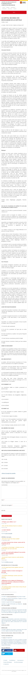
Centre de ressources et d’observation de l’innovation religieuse (8, 3)
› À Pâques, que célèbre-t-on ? (8, 521)
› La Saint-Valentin (5, 530)
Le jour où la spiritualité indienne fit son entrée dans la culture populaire (13, 553)
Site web (3, 510)
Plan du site (10, 8)
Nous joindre (13, 7)
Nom (2, 500)
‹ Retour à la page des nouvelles (8, 473)
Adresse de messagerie (7, 505)
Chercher (15, 8)
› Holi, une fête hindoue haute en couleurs (11, 525)
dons (4, 637)
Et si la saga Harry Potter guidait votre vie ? (12, 567)
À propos (7, 7)
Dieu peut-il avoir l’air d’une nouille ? (11, 538)
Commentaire (4, 485)
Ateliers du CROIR (5, 625)
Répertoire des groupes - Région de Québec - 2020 (12, 632)
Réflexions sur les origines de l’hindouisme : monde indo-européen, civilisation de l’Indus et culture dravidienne (12, 582)
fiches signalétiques (11, 596)
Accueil (3, 7)
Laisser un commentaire (6, 614)
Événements (4, 8)
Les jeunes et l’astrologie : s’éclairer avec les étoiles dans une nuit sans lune (12, 548)
